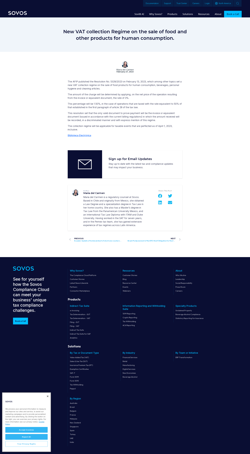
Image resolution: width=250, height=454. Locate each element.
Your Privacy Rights (26, 444)
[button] (160, 196)
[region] (26, 422)
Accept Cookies (26, 430)
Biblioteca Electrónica (79, 135)
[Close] (48, 396)
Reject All (26, 437)
